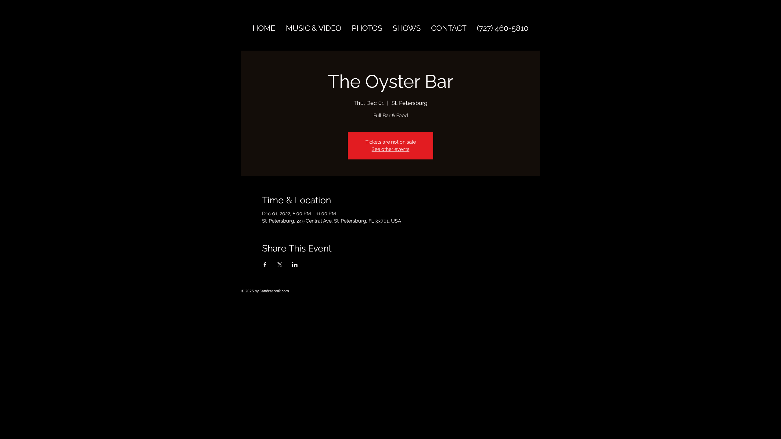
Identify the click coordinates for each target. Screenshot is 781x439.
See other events (390, 149)
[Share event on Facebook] (265, 264)
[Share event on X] (280, 264)
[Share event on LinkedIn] (295, 264)
